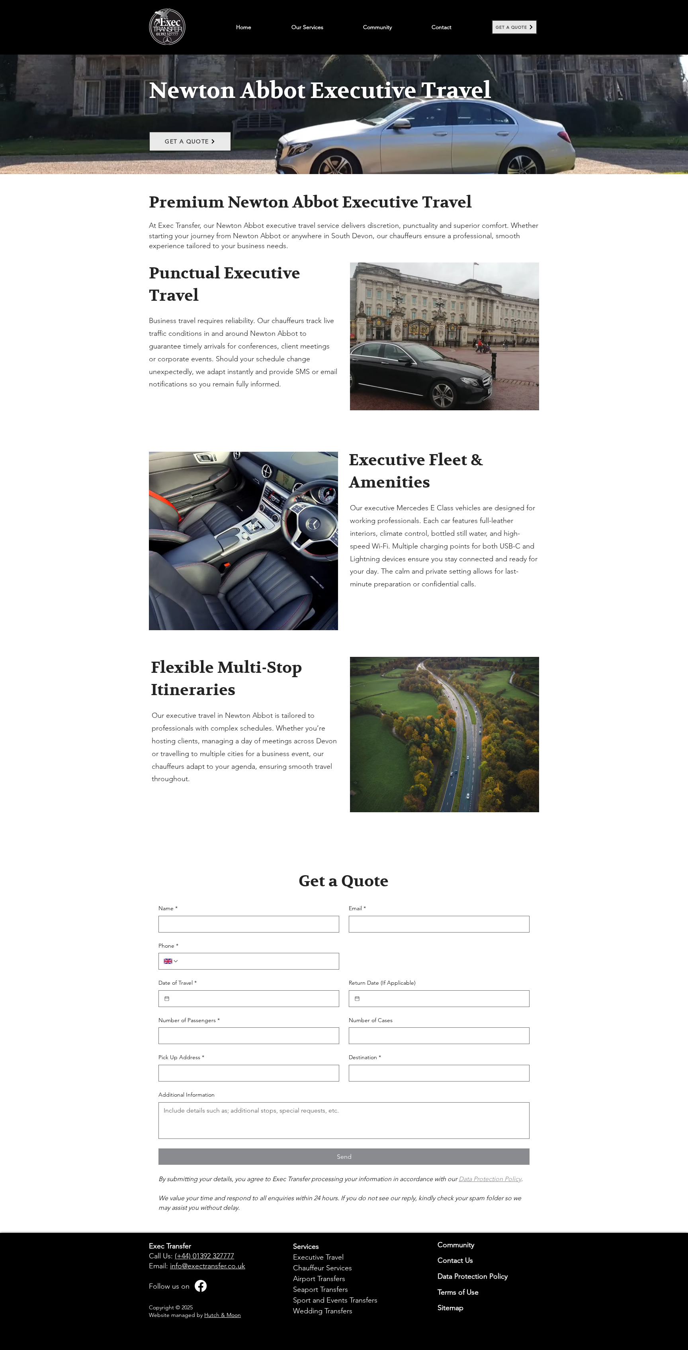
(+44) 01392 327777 (204, 1256)
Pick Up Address (181, 1057)
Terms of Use (458, 1292)
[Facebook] (201, 1286)
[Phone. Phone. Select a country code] (171, 961)
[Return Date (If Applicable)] (357, 998)
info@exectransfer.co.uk (207, 1266)
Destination (365, 1057)
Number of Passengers (189, 1020)
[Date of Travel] (167, 998)
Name (168, 908)
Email (357, 908)
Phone (168, 945)
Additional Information (186, 1094)
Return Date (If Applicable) (382, 982)
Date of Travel (177, 982)
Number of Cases (371, 1020)
